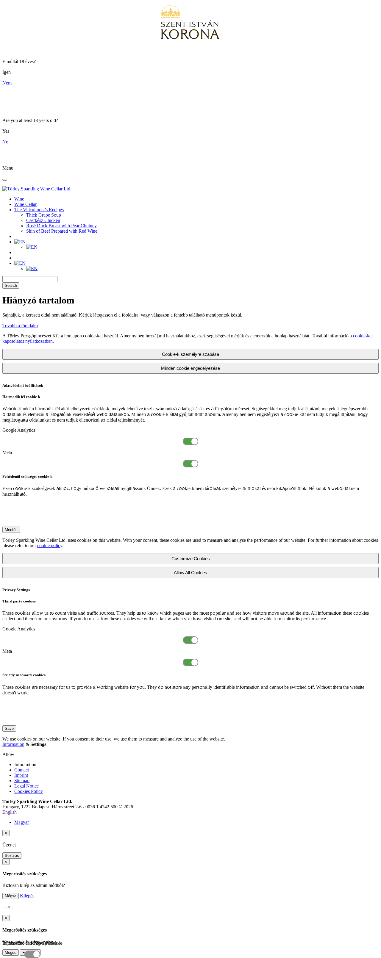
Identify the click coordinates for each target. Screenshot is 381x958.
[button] (20, 241)
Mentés (11, 529)
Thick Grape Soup (43, 214)
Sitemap (21, 780)
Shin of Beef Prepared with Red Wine (61, 231)
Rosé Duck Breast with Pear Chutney (61, 225)
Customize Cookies (190, 558)
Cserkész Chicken (43, 220)
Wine (19, 198)
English (9, 812)
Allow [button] (8, 754)
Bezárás (12, 855)
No (5, 141)
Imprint (21, 775)
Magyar (21, 822)
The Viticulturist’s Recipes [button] (39, 209)
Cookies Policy (28, 791)
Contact (21, 769)
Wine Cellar (25, 204)
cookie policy (49, 545)
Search (11, 285)
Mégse (10, 896)
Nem (7, 82)
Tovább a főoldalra (20, 325)
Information (13, 744)
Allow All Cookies (190, 572)
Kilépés (27, 895)
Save (9, 728)
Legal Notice (26, 785)
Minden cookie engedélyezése (190, 368)
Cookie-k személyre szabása (190, 354)
